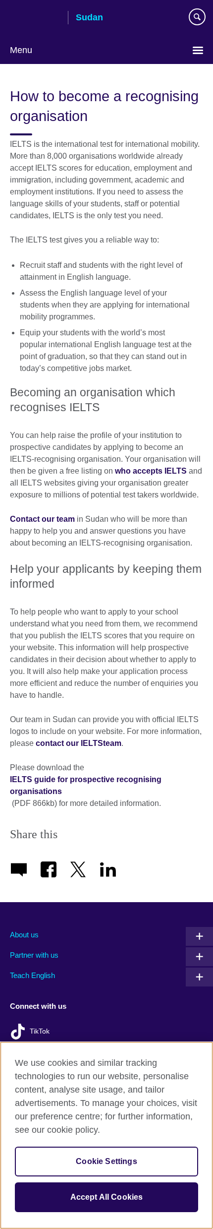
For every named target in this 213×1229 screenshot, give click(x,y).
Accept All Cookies (106, 1197)
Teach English (32, 975)
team (112, 743)
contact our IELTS (68, 743)
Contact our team (42, 519)
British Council (35, 18)
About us (24, 934)
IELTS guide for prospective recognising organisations (85, 785)
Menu (21, 50)
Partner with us (34, 955)
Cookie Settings (106, 1161)
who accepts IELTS (151, 471)
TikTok (40, 1031)
